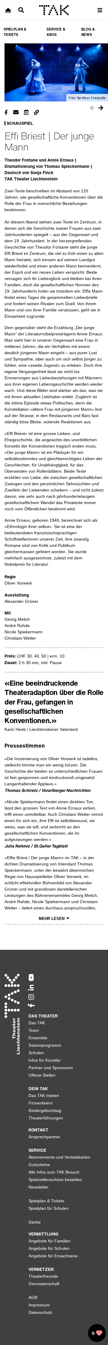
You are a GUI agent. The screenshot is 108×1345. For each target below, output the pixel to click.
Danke (34, 1222)
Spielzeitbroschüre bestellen (55, 1179)
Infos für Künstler (44, 1060)
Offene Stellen (42, 1075)
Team (33, 1030)
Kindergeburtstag (44, 1110)
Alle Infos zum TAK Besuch (54, 1172)
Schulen (36, 1052)
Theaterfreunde (43, 1276)
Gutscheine (39, 1164)
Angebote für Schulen (49, 1248)
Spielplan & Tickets (46, 1200)
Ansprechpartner (44, 1136)
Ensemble (37, 1037)
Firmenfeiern (40, 1103)
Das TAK (36, 1022)
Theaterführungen (45, 1118)
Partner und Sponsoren (50, 1067)
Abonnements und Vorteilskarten (59, 1157)
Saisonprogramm (44, 1045)
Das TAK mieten (43, 1095)
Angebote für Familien (49, 1241)
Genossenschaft (43, 1283)
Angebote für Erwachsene (53, 1255)
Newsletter (38, 1187)
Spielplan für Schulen (48, 1208)
